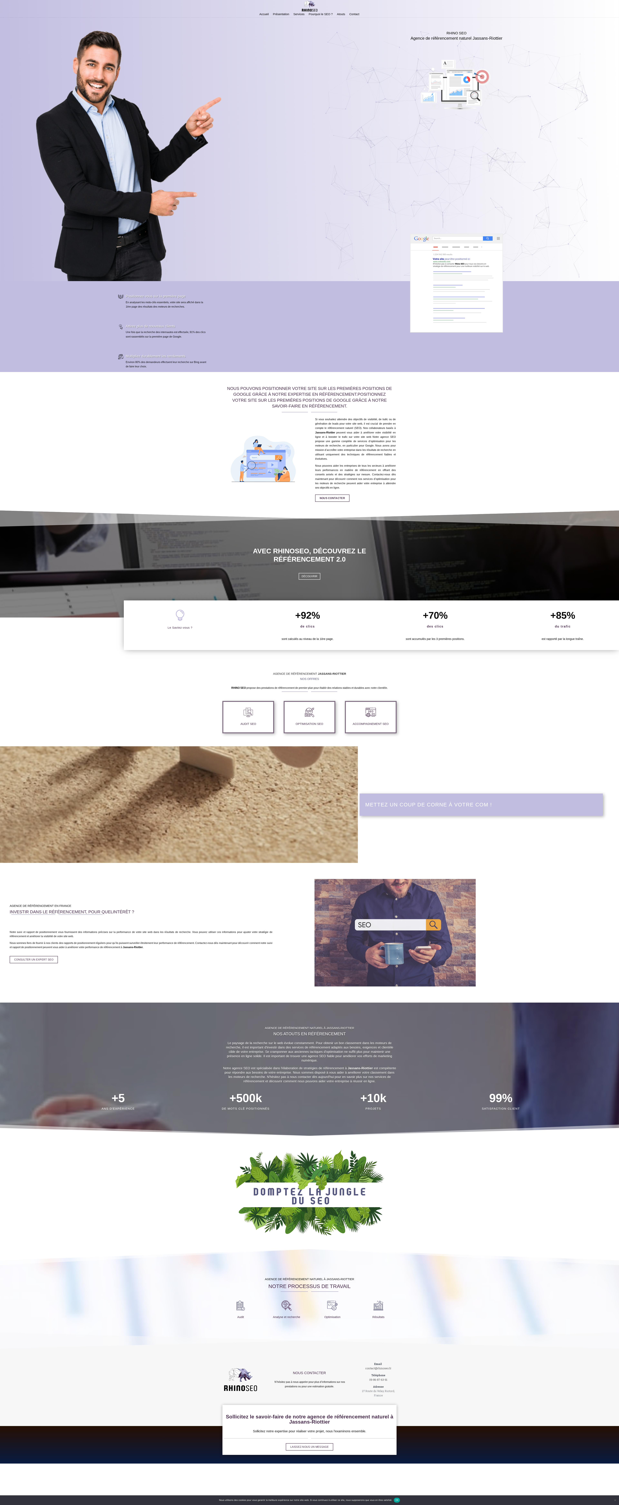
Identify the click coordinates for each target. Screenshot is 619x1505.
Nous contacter (332, 498)
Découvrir (309, 576)
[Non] (615, 1500)
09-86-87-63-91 (378, 1379)
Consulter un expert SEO (33, 959)
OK (396, 1500)
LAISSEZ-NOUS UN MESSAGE (309, 1447)
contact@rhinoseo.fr (378, 1368)
